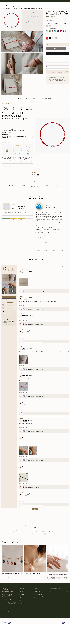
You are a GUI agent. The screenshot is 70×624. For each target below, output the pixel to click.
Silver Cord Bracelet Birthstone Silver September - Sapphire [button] (34, 291)
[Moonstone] (66, 31)
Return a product (21, 594)
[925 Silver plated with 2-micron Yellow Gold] (50, 26)
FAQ (18, 590)
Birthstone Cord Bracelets (33, 531)
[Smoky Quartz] (52, 31)
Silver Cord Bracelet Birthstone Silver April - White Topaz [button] (33, 396)
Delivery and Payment (21, 596)
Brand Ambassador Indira (38, 594)
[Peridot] (50, 31)
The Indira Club (20, 591)
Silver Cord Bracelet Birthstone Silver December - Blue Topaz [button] (34, 413)
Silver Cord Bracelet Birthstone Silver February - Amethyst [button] (33, 369)
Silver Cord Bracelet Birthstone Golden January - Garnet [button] (33, 505)
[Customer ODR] (62, 622)
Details (67, 71)
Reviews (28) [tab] (22, 265)
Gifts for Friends (60, 531)
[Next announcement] (67, 1)
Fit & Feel (25, 98)
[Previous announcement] (3, 1)
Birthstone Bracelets (10, 531)
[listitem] (5, 277)
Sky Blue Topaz (50, 207)
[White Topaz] (47, 31)
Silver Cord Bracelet (6, 125)
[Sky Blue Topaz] (55, 31)
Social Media (36, 593)
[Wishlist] (59, 5)
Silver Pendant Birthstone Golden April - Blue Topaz (6, 158)
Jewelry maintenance (21, 593)
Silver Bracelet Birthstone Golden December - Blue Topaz (17, 158)
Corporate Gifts (51, 531)
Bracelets (8, 8)
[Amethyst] (58, 31)
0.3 (11, 185)
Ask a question (9, 299)
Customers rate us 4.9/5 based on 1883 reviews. (12, 603)
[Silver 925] (47, 26)
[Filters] (60, 266)
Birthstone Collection (21, 531)
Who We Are (36, 590)
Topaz (47, 533)
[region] (35, 227)
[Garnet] (61, 31)
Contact (19, 600)
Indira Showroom (37, 591)
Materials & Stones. (35, 98)
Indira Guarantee (21, 597)
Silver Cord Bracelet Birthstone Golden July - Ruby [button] (32, 487)
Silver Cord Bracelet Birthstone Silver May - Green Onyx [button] (33, 342)
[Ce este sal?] (7, 622)
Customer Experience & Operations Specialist (40, 597)
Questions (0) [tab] (28, 265)
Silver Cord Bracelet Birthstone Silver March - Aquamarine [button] (33, 460)
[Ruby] (63, 31)
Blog (19, 602)
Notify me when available (58, 53)
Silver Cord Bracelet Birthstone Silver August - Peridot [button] (33, 309)
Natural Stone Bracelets (15, 8)
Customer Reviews (47, 98)
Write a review (9, 296)
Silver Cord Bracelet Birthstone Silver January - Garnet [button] (33, 324)
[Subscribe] (67, 591)
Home (3, 8)
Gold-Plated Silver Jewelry (26, 533)
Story (19, 98)
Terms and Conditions (21, 603)
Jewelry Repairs (20, 599)
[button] (13, 4)
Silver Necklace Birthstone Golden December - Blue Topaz (27, 158)
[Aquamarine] (69, 31)
